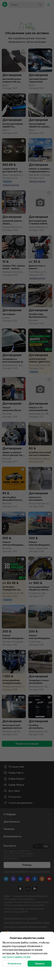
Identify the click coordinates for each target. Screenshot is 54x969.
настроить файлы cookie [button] (16, 956)
